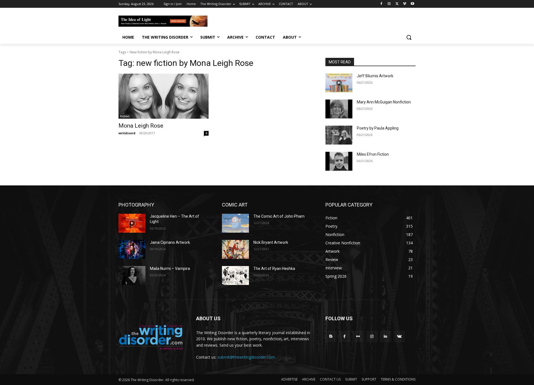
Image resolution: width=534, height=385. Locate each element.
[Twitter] (397, 4)
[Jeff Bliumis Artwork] (338, 82)
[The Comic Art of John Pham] (235, 223)
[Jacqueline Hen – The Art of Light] (131, 223)
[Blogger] (330, 336)
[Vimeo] (404, 4)
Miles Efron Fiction (373, 154)
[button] (409, 37)
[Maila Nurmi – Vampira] (131, 275)
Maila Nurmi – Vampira (170, 268)
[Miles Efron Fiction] (338, 161)
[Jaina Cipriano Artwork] (131, 249)
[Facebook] (381, 4)
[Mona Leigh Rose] (163, 96)
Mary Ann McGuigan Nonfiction (384, 102)
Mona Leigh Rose (140, 125)
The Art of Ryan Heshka (274, 268)
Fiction (125, 116)
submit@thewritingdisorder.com (246, 357)
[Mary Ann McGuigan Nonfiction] (338, 109)
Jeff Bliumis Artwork (375, 76)
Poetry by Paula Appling (378, 128)
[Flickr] (358, 336)
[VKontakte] (399, 336)
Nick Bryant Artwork (270, 242)
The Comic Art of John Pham (279, 216)
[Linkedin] (385, 336)
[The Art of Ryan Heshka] (235, 275)
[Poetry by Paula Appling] (338, 135)
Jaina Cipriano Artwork (170, 242)
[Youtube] (412, 4)
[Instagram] (389, 4)
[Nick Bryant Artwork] (235, 249)
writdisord (126, 133)
